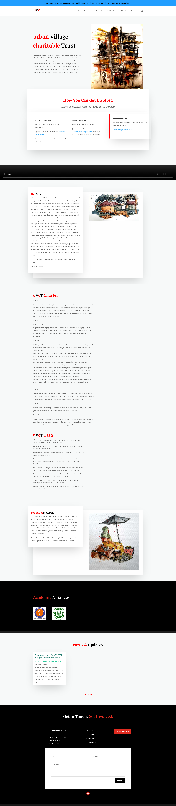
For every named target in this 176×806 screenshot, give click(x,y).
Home (73, 11)
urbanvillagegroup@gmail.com (82, 132)
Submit (120, 780)
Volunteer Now (123, 731)
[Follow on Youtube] (88, 793)
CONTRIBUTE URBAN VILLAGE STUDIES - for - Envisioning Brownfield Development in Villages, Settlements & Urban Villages (88, 3)
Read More (88, 694)
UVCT (39, 661)
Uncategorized (57, 661)
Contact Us (135, 11)
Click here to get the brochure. (123, 130)
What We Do (110, 11)
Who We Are (99, 11)
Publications (124, 11)
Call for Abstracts (84, 11)
